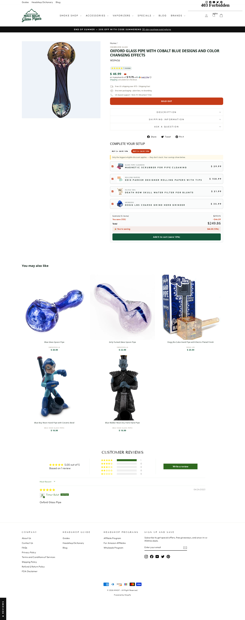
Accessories (96, 15)
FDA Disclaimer (29, 571)
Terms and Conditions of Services (38, 557)
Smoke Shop (69, 15)
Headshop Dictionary (42, 2)
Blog (58, 2)
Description (167, 112)
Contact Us (27, 543)
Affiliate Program (112, 538)
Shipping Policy (29, 562)
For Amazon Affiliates (115, 543)
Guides (25, 2)
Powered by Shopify (122, 595)
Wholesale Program (113, 547)
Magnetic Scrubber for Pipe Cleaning (156, 167)
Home (113, 43)
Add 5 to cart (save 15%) (166, 236)
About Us (26, 538)
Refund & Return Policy (33, 566)
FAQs (24, 547)
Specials (145, 15)
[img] (47, 489)
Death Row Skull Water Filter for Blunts (159, 192)
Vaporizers (122, 15)
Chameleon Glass (119, 47)
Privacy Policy (29, 552)
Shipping (113, 80)
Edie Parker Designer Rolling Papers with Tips (163, 180)
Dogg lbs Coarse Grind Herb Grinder (155, 205)
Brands (177, 15)
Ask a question (166, 126)
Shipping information (166, 119)
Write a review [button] (180, 466)
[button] (116, 68)
